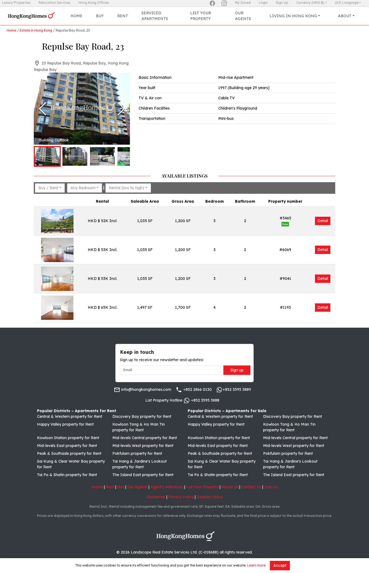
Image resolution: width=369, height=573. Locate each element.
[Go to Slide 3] (102, 156)
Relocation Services (55, 3)
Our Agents (243, 16)
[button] (82, 109)
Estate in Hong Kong (36, 30)
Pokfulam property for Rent (137, 453)
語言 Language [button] (346, 3)
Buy (100, 15)
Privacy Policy (181, 496)
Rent (122, 15)
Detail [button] (322, 220)
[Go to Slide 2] (74, 156)
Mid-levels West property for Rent (142, 445)
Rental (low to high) (126, 187)
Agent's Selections (166, 486)
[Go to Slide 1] (47, 156)
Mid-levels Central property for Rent (144, 437)
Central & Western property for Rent (69, 416)
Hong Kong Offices (94, 3)
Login (263, 3)
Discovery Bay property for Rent (141, 416)
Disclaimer (155, 496)
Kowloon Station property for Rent (68, 437)
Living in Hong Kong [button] (293, 15)
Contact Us (251, 486)
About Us (230, 486)
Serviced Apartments (155, 16)
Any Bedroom (83, 187)
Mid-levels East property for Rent (67, 445)
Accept (279, 565)
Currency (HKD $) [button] (310, 3)
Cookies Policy (210, 496)
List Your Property (200, 16)
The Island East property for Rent (142, 474)
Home (76, 15)
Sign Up (282, 3)
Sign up (237, 370)
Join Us (270, 486)
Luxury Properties (16, 3)
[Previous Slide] (42, 108)
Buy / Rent (48, 187)
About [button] (344, 15)
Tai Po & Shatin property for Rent (67, 474)
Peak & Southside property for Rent (69, 453)
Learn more (256, 565)
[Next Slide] (121, 108)
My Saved (243, 3)
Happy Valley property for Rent (65, 424)
